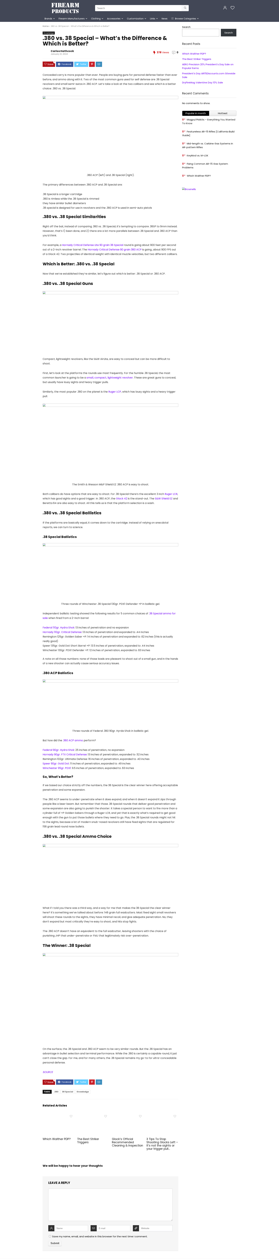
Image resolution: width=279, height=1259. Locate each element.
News (164, 18)
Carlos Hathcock (62, 51)
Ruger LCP (114, 392)
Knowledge (49, 33)
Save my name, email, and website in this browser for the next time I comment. (100, 1236)
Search (186, 27)
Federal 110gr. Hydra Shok (58, 627)
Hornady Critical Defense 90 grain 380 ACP (115, 249)
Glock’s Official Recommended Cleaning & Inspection (127, 1142)
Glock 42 (121, 498)
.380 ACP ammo (73, 740)
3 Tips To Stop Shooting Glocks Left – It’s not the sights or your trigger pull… (162, 1144)
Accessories (113, 18)
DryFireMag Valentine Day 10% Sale (202, 82)
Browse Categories (185, 18)
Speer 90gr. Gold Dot (56, 763)
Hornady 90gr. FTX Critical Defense (65, 754)
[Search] (185, 8)
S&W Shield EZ (163, 498)
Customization (135, 18)
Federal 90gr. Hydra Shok (58, 750)
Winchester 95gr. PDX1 (57, 768)
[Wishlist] (232, 8)
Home (45, 26)
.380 (56, 1091)
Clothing (96, 18)
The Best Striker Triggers (88, 1140)
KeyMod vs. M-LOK (197, 155)
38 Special (67, 1091)
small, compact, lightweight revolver (110, 377)
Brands (48, 18)
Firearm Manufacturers (72, 18)
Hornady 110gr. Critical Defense (62, 632)
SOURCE (48, 1072)
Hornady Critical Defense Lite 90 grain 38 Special (92, 245)
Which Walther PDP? (57, 1139)
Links (152, 18)
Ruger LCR (171, 494)
